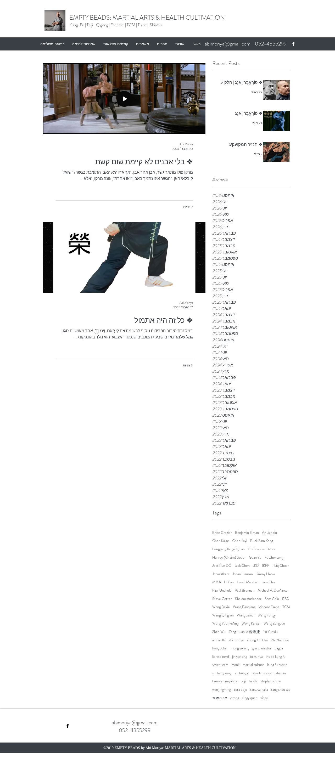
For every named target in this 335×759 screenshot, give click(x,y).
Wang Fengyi (267, 615)
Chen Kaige (220, 540)
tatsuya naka (259, 689)
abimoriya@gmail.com (227, 44)
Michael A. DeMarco (273, 590)
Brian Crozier (222, 532)
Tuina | (143, 25)
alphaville (219, 640)
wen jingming (221, 689)
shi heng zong (221, 673)
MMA (216, 582)
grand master (261, 648)
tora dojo (240, 689)
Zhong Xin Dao (257, 640)
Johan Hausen (242, 573)
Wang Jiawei (245, 615)
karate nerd (220, 656)
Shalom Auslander (248, 598)
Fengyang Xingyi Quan (228, 549)
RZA (285, 598)
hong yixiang (240, 648)
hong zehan (220, 648)
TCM (286, 606)
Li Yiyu (229, 582)
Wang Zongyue (274, 623)
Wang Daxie (221, 606)
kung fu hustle (277, 664)
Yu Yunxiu (270, 631)
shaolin (281, 673)
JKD (256, 565)
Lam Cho (268, 582)
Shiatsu (156, 25)
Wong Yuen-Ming (225, 623)
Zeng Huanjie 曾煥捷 (244, 631)
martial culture (253, 664)
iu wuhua (256, 656)
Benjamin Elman (247, 532)
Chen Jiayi (239, 540)
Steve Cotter (222, 598)
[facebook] (293, 44)
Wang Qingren (223, 615)
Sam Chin (272, 598)
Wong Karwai (251, 623)
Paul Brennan (244, 590)
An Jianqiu (269, 532)
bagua (279, 648)
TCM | (132, 25)
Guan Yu (255, 557)
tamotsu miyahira (224, 681)
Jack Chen (242, 565)
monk (235, 664)
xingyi (264, 697)
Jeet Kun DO (222, 565)
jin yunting (239, 656)
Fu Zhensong (274, 557)
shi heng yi (241, 673)
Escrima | (118, 25)
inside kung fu (276, 656)
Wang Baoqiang (244, 606)
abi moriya (236, 640)
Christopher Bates (261, 549)
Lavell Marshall (247, 582)
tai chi (253, 681)
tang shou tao (281, 689)
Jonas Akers (220, 573)
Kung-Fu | (77, 25)
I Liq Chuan (280, 565)
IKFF (265, 565)
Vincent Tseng (269, 606)
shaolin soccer (263, 673)
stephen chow (271, 681)
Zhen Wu (219, 631)
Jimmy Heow (265, 573)
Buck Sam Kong (261, 540)
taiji (243, 681)
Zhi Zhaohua (280, 640)
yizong (234, 697)
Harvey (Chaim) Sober (229, 557)
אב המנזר (219, 697)
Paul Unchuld (222, 590)
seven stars (220, 664)
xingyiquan (249, 697)
